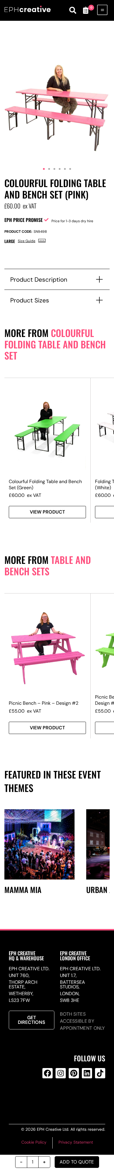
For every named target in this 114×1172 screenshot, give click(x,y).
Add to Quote (77, 1162)
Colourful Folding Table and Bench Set (55, 344)
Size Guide (26, 241)
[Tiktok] (100, 1073)
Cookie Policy (33, 1142)
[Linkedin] (87, 1073)
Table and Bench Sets (47, 565)
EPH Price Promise (23, 219)
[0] (85, 10)
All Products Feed (59, 1097)
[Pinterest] (74, 1073)
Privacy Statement (75, 1142)
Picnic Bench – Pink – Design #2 (43, 703)
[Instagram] (61, 1073)
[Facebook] (47, 1073)
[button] (44, 169)
